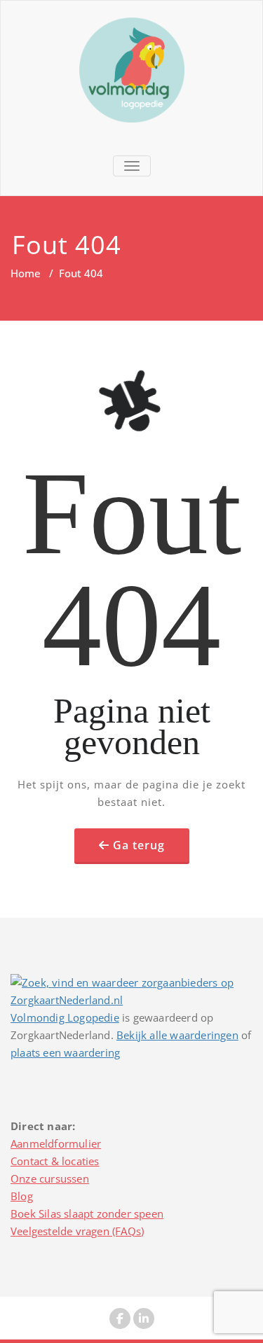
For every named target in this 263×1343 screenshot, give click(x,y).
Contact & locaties (55, 1161)
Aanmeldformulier (56, 1143)
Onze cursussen (50, 1178)
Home (26, 273)
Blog (22, 1196)
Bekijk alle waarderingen (177, 1035)
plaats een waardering (65, 1052)
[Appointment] (132, 70)
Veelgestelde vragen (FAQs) (77, 1231)
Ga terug (139, 845)
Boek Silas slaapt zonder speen (87, 1213)
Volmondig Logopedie (65, 1017)
